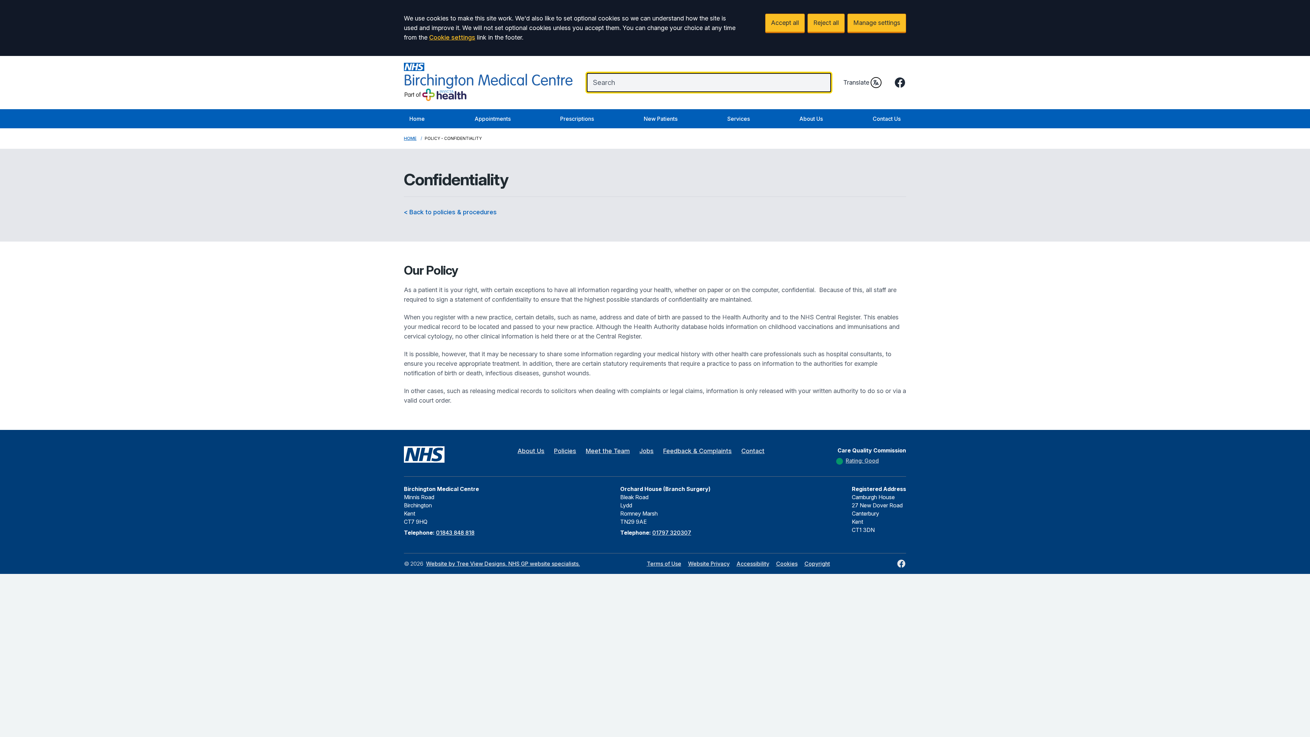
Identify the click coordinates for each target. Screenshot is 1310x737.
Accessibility (753, 563)
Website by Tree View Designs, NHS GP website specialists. (503, 563)
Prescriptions (577, 118)
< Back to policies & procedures (450, 212)
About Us (811, 118)
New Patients (661, 118)
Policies (565, 450)
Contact (753, 450)
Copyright (817, 563)
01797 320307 (671, 532)
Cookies (787, 563)
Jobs (646, 450)
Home (417, 118)
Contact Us (887, 118)
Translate (856, 82)
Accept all (785, 22)
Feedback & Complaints (697, 450)
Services (738, 118)
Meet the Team (608, 450)
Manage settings (876, 22)
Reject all (826, 22)
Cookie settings (452, 37)
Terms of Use (664, 563)
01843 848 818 (455, 532)
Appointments (493, 118)
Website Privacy (709, 563)
